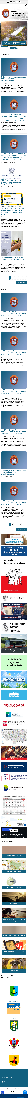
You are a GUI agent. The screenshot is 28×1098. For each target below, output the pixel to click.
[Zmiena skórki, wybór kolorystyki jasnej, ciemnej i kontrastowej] (14, 2)
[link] (14, 67)
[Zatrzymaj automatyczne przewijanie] (11, 48)
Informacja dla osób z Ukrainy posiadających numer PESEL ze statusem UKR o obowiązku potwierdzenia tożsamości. (13, 157)
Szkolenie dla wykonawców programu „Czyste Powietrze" (12, 258)
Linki (22, 5)
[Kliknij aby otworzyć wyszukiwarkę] (20, 2)
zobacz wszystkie (21, 282)
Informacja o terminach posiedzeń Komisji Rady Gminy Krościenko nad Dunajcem (13, 314)
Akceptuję (14, 830)
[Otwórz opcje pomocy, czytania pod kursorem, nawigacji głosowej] (25, 1092)
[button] (12, 1091)
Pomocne (3, 5)
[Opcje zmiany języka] (17, 2)
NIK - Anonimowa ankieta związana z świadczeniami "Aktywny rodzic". (11, 182)
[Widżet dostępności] (11, 2)
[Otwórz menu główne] (8, 2)
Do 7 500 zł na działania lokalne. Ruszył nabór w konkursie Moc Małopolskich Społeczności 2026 (14, 211)
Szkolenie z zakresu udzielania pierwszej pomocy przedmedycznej (13, 472)
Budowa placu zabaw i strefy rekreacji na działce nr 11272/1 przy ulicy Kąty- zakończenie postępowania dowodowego (13, 117)
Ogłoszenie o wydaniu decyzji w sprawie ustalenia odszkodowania (14, 79)
